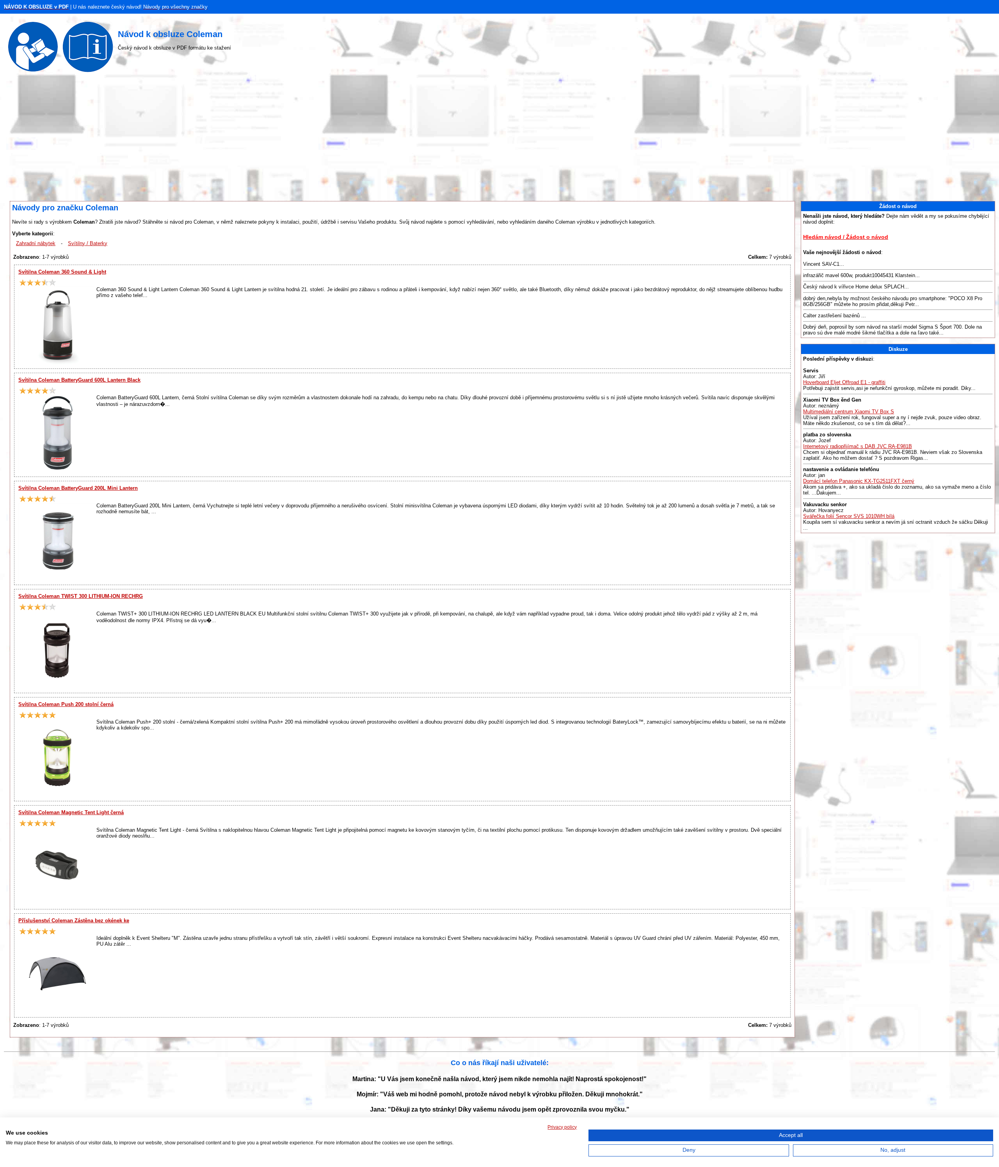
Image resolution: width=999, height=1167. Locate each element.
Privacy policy (562, 1127)
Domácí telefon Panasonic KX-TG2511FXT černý (858, 481)
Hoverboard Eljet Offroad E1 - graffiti (844, 382)
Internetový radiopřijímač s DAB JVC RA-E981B (857, 446)
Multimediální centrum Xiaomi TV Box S (848, 411)
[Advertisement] (499, 138)
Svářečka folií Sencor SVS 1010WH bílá (848, 516)
